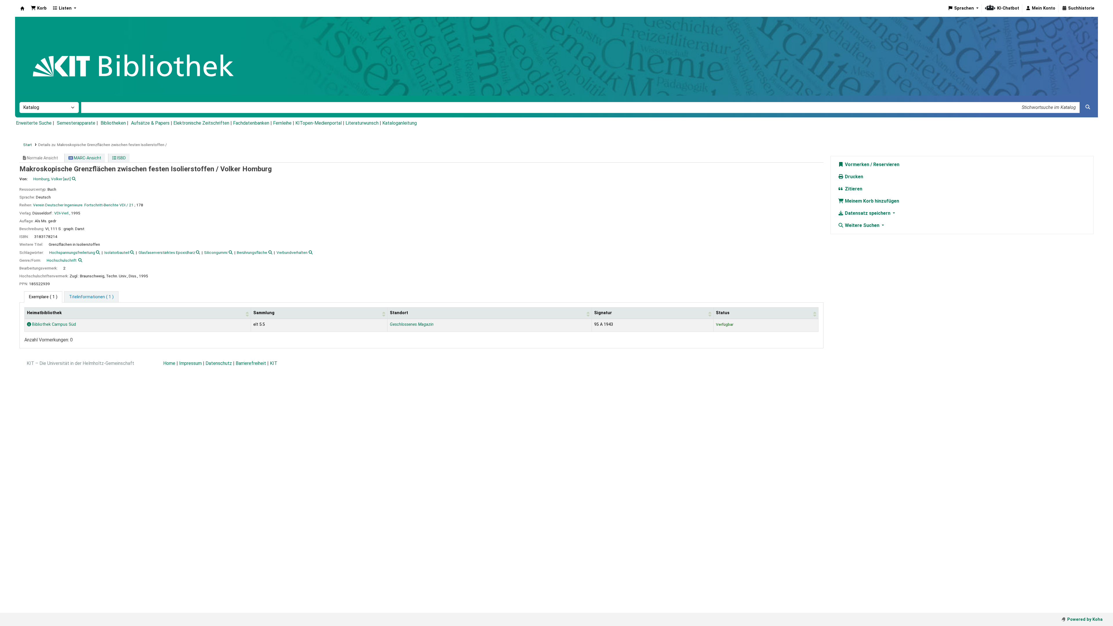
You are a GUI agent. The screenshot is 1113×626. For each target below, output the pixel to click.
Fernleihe (282, 123)
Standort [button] (399, 312)
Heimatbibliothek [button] (44, 312)
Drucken (853, 176)
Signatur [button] (603, 312)
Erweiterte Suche (34, 123)
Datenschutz (218, 363)
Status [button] (723, 312)
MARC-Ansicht (87, 158)
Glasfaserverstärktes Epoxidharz (167, 252)
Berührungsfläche (252, 252)
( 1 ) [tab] (43, 296)
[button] (38, 8)
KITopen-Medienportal (318, 123)
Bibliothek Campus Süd (53, 324)
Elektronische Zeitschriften (201, 123)
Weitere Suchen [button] (862, 225)
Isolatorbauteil (116, 252)
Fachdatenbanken (251, 123)
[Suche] (1088, 107)
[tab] (91, 297)
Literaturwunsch (362, 123)
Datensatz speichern (868, 213)
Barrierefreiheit (251, 363)
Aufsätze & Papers (150, 123)
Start (27, 144)
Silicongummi (216, 252)
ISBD (121, 158)
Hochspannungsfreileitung (72, 252)
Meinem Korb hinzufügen (871, 201)
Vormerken (856, 164)
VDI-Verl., (62, 213)
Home (169, 363)
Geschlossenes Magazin (412, 324)
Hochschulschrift (62, 260)
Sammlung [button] (263, 312)
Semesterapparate (76, 123)
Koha (22, 8)
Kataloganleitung (399, 123)
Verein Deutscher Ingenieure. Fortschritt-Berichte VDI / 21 (83, 205)
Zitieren (853, 189)
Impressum (190, 363)
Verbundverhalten (292, 252)
